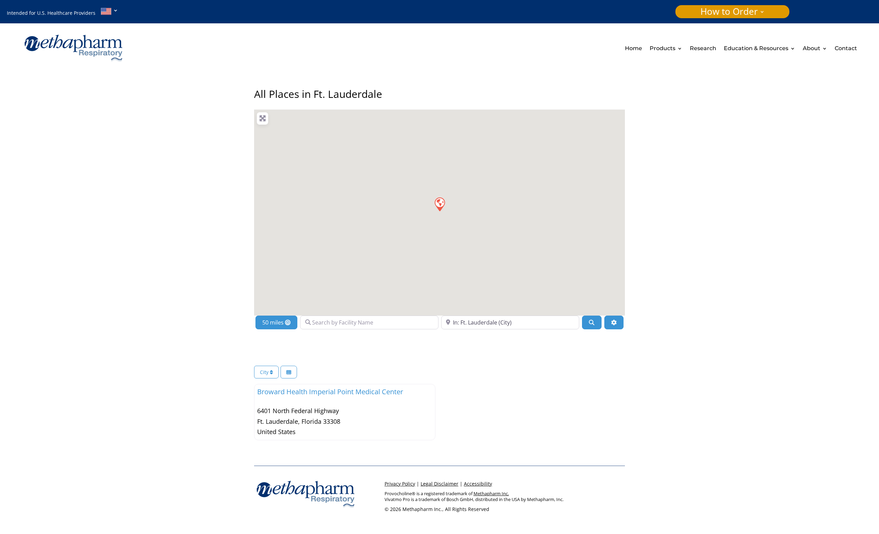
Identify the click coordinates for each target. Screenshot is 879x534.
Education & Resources (756, 49)
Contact (846, 49)
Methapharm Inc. (491, 493)
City (265, 372)
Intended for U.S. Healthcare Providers (54, 13)
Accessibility (478, 483)
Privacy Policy (400, 483)
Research (703, 49)
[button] (439, 204)
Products (662, 49)
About (811, 49)
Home (633, 49)
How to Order (729, 13)
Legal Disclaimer (439, 483)
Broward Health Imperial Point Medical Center (330, 391)
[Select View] (289, 372)
